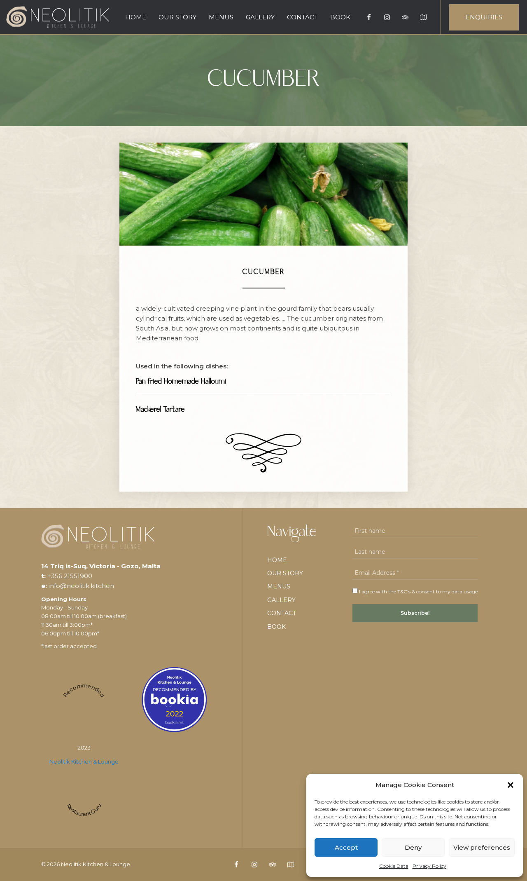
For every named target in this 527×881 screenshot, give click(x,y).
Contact (302, 17)
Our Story (177, 17)
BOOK (340, 17)
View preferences (481, 847)
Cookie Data (393, 866)
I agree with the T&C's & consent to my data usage (418, 591)
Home (135, 17)
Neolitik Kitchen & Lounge (84, 761)
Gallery (260, 17)
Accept (346, 847)
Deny (413, 847)
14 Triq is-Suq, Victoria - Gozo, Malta (101, 566)
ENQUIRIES (484, 17)
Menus (221, 17)
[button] (510, 785)
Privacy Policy (429, 866)
